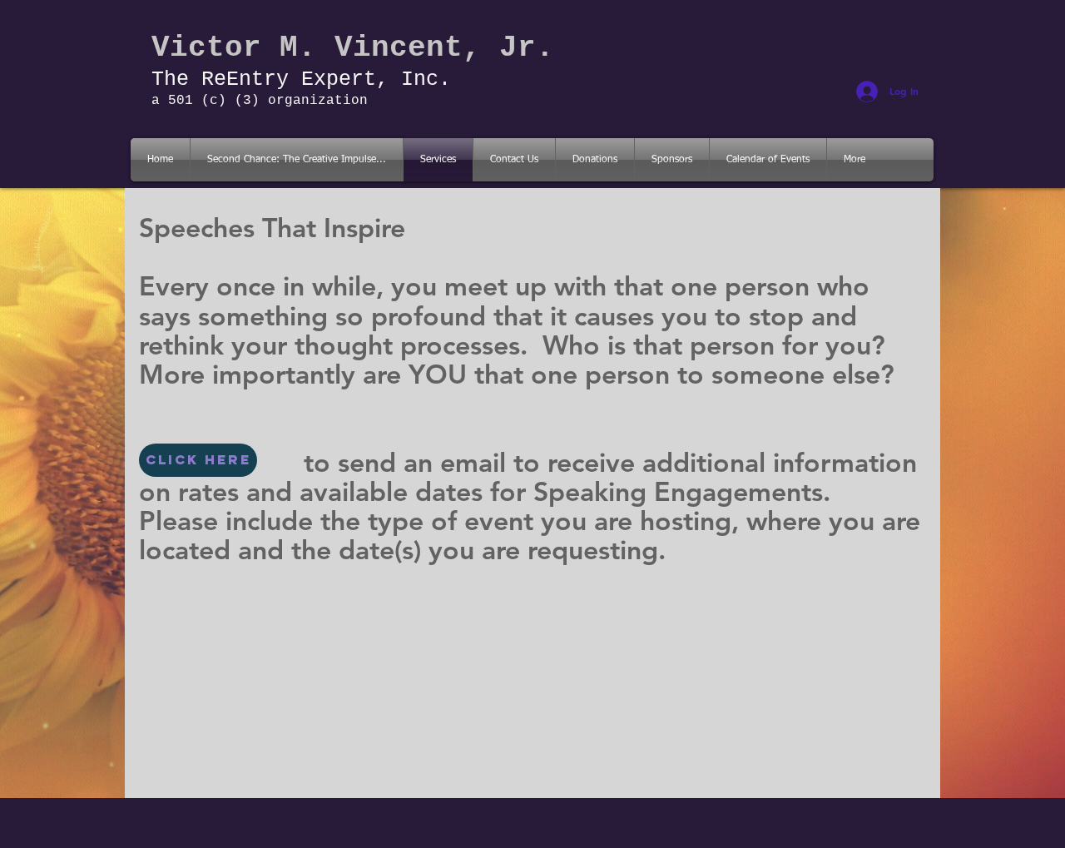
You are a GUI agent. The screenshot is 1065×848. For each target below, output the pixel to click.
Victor (206, 48)
